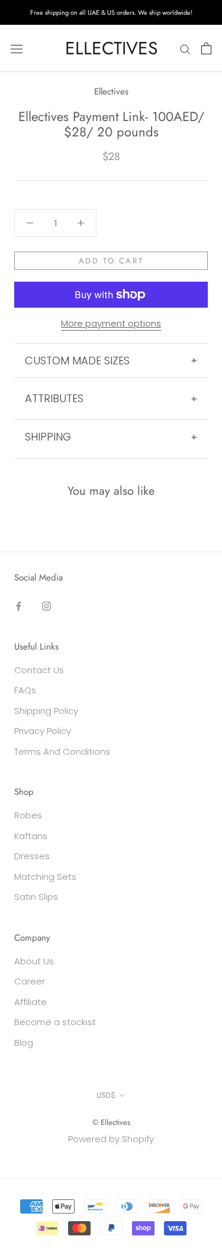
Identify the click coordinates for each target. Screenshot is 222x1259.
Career (29, 981)
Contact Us (39, 670)
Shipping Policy (46, 710)
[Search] (185, 48)
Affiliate (30, 1002)
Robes (28, 815)
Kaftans (30, 836)
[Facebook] (18, 605)
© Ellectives (111, 1122)
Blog (23, 1042)
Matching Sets (45, 876)
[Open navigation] (16, 48)
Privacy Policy (42, 731)
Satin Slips (36, 897)
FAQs (25, 690)
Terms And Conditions (62, 751)
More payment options (111, 323)
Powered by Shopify (111, 1139)
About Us (34, 961)
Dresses (32, 856)
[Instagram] (46, 605)
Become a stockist (55, 1022)
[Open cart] (206, 48)
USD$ (105, 1095)
